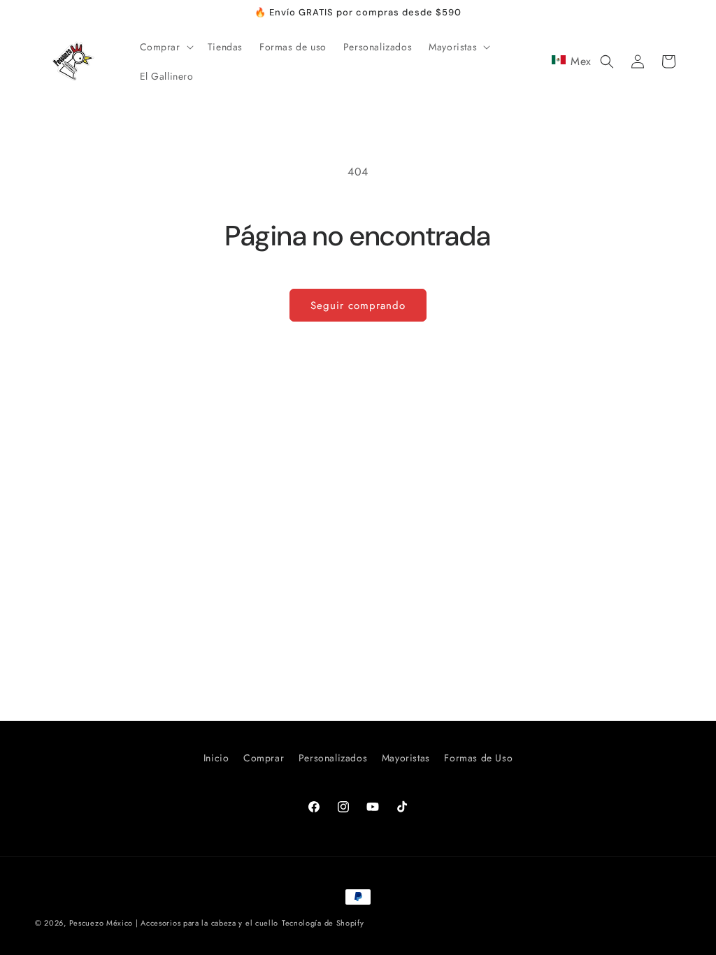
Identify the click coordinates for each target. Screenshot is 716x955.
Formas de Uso (478, 758)
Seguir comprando (358, 305)
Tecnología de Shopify (323, 922)
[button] (165, 47)
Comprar (263, 758)
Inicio (216, 758)
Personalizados (333, 758)
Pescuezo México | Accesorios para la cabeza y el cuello (174, 922)
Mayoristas (406, 758)
